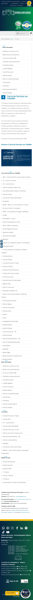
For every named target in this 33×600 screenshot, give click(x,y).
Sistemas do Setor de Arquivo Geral (12, 433)
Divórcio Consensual (8, 287)
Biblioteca (5, 239)
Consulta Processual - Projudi (10, 263)
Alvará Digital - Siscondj (8, 218)
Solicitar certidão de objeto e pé (11, 187)
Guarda (4, 314)
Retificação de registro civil (9, 290)
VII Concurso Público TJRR (9, 58)
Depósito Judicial (7, 75)
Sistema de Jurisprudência (10, 89)
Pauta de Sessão (7, 194)
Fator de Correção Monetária (11, 79)
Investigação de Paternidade (10, 321)
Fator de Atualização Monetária (11, 342)
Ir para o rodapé (25, 1)
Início (11, 39)
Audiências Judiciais (7, 232)
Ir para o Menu (16, 1)
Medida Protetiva (7, 359)
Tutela (4, 318)
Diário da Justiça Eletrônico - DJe (11, 338)
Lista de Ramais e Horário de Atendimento (14, 482)
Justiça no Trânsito (7, 266)
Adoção (4, 215)
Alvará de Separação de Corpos (11, 222)
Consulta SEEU (6, 419)
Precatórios (6, 86)
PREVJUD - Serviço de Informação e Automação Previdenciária (14, 452)
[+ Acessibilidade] (1, 247)
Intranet (22, 3)
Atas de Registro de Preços (9, 229)
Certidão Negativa (7, 68)
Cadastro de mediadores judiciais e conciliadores (16, 243)
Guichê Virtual (6, 82)
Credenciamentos (7, 256)
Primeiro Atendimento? (8, 461)
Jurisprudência (6, 345)
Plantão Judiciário (7, 325)
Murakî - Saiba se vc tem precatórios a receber (15, 205)
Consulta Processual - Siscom (10, 429)
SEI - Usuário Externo (8, 184)
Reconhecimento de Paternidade (11, 280)
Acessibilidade (14, 3)
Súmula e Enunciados (8, 307)
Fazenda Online (6, 311)
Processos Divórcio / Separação (11, 208)
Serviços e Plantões (7, 475)
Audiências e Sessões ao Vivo (11, 51)
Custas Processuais (8, 72)
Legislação (5, 349)
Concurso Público (7, 259)
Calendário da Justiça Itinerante (11, 61)
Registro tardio (6, 284)
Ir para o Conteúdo (6, 1)
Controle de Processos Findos (10, 273)
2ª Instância (5, 479)
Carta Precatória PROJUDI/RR (10, 426)
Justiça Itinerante (7, 468)
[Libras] (1, 241)
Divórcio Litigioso (7, 304)
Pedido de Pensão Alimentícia (10, 270)
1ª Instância (5, 472)
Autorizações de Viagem (9, 236)
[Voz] (1, 244)
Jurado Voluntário (7, 328)
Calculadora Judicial (8, 65)
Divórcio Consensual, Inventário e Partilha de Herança (14, 295)
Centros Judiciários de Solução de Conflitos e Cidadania (14, 251)
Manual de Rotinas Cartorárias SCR (12, 356)
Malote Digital (6, 352)
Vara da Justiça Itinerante (9, 300)
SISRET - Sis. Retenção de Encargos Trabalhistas (15, 211)
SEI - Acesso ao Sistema (9, 180)
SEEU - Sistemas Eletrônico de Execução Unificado (16, 177)
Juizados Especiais (7, 465)
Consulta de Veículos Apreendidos (11, 198)
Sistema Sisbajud (7, 93)
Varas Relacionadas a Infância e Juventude (14, 191)
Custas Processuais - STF (9, 331)
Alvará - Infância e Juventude (10, 225)
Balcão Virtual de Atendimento (11, 55)
